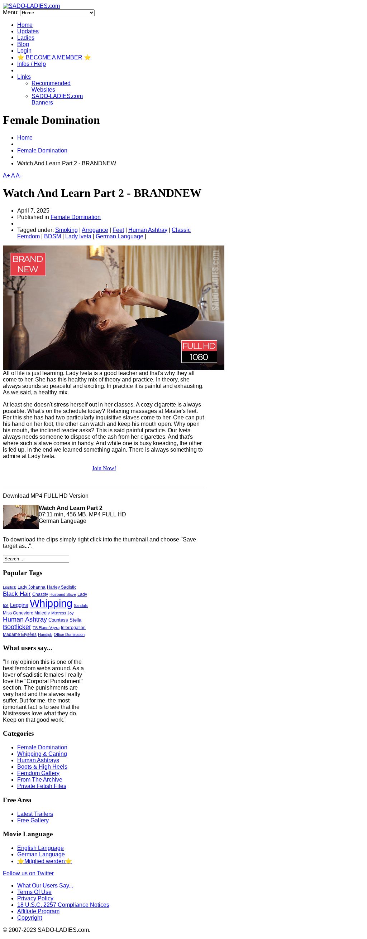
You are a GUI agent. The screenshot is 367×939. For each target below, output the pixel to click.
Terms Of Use (34, 892)
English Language (40, 848)
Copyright (29, 918)
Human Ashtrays (38, 760)
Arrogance (95, 230)
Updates (28, 31)
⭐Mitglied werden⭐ (44, 861)
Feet (118, 230)
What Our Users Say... (45, 885)
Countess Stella (64, 620)
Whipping (51, 603)
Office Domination (69, 634)
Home (25, 25)
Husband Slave (62, 594)
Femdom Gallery (38, 773)
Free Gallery (33, 820)
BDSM (52, 236)
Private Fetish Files (41, 786)
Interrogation (73, 627)
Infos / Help (31, 64)
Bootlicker (17, 627)
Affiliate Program (38, 911)
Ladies (25, 38)
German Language (119, 236)
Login (24, 51)
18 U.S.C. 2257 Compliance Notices (63, 905)
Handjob (45, 634)
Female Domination (42, 150)
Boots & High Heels (42, 767)
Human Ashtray (147, 230)
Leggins (19, 605)
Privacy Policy (35, 898)
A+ (6, 175)
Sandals (81, 605)
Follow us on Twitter (28, 873)
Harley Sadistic (61, 587)
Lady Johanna (32, 587)
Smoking (66, 230)
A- (19, 175)
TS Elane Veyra (46, 628)
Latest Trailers (35, 814)
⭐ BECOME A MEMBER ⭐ (54, 57)
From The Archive (39, 780)
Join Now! (104, 468)
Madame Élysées (20, 634)
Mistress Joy (62, 613)
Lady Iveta (78, 236)
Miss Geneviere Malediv (26, 613)
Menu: (11, 12)
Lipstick (9, 587)
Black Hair (17, 593)
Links (24, 77)
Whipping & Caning (42, 754)
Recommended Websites (51, 86)
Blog (23, 44)
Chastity (40, 594)
